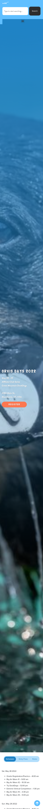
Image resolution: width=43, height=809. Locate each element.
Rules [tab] (34, 759)
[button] (23, 21)
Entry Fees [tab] (23, 759)
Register (14, 404)
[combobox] (15, 11)
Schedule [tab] (10, 759)
